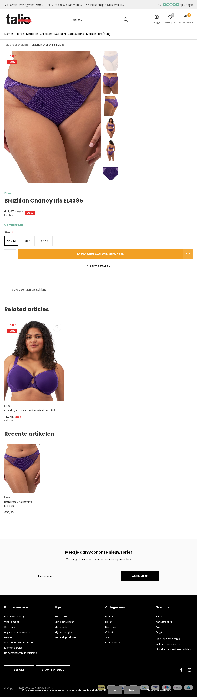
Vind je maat (11, 621)
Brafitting (104, 34)
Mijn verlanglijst (64, 632)
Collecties (46, 34)
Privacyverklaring (14, 616)
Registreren (61, 616)
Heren (20, 34)
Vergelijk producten (66, 637)
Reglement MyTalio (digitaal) (20, 653)
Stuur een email (53, 669)
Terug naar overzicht (16, 44)
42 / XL (45, 241)
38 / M (11, 241)
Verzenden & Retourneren (19, 642)
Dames (9, 34)
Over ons (9, 627)
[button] (130, 61)
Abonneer (140, 576)
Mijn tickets (61, 627)
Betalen (8, 637)
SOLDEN (60, 34)
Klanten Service (13, 647)
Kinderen (32, 34)
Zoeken (125, 19)
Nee (131, 690)
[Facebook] (181, 670)
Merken (91, 34)
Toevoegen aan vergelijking (28, 289)
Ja (115, 690)
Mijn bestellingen (64, 621)
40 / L (28, 241)
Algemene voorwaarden (18, 632)
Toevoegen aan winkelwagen (100, 254)
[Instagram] (189, 670)
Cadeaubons (76, 34)
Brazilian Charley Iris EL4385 (18, 504)
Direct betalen (98, 266)
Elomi (7, 193)
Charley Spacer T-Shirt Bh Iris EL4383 (30, 410)
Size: (8, 232)
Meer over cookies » (159, 690)
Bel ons (19, 669)
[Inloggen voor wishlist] (188, 254)
